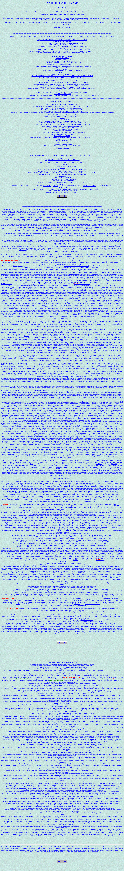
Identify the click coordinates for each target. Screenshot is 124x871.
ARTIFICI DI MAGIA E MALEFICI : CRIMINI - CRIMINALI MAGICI (62, 15)
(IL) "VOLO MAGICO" (62, 187)
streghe (38, 262)
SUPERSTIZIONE (62, 184)
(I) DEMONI (62, 158)
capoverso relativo (98, 467)
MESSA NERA (51, 81)
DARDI (55, 186)
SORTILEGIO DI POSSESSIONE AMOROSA (62, 179)
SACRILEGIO (62, 176)
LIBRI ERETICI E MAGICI (62, 59)
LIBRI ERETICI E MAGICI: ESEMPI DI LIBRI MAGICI (62, 61)
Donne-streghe (48, 629)
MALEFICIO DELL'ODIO (62, 136)
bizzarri (120, 625)
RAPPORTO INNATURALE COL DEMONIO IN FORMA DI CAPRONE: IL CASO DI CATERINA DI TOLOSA (62, 173)
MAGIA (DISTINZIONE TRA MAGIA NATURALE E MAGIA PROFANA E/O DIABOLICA (62, 66)
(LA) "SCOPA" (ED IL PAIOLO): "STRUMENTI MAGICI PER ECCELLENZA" (62, 174)
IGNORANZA (92, 89)
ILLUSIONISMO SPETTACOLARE (94, 235)
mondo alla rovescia (114, 631)
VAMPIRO (69, 514)
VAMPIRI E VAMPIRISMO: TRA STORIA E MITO (62, 191)
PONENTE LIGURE (76, 509)
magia (44, 308)
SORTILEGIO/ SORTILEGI (62, 177)
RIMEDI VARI (45, 87)
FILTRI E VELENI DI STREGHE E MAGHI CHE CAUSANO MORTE (62, 109)
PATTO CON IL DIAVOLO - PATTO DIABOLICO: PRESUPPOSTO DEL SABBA (62, 169)
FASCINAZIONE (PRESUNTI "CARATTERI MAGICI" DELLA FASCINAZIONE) (62, 46)
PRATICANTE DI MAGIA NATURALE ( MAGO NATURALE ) (35, 230)
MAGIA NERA (62, 69)
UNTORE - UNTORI (62, 149)
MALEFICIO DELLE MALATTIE (62, 134)
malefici (101, 631)
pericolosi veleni (109, 387)
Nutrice (104, 261)
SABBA (62, 168)
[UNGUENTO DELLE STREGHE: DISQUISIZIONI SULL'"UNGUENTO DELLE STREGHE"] (62, 106)
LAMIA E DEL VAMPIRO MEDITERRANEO (87, 189)
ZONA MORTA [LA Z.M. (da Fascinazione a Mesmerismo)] (62, 192)
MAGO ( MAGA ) (91, 229)
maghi (33, 262)
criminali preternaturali (53, 269)
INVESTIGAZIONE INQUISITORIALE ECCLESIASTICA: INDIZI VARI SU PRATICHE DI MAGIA (62, 49)
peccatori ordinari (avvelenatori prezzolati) (29, 269)
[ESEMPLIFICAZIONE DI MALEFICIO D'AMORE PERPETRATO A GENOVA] (62, 121)
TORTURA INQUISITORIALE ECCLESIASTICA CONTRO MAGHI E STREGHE (62, 92)
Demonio (26, 336)
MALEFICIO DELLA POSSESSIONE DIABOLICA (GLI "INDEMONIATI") (62, 123)
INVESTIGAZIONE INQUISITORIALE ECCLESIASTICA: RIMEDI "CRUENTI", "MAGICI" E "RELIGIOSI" (62, 51)
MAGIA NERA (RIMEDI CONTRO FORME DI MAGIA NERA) (62, 71)
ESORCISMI (55, 87)
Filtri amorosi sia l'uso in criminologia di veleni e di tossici (57, 386)
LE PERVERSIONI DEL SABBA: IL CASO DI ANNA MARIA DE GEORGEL (62, 171)
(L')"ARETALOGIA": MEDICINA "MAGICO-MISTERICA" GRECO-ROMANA (62, 40)
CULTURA (77, 89)
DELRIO (81, 271)
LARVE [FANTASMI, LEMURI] (62, 56)
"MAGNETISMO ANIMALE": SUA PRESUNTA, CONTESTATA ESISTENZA (62, 77)
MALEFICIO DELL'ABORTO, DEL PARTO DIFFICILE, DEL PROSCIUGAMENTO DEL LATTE (62, 124)
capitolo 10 (118, 313)
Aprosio (18, 615)
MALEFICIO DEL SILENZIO (62, 139)
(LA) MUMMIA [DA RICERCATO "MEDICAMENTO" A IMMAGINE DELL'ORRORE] (62, 82)
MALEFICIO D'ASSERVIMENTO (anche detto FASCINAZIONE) (62, 126)
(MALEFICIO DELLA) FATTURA (62, 131)
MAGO (62, 79)
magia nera (24, 443)
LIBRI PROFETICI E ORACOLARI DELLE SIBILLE (62, 64)
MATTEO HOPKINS (87, 620)
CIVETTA (26, 189)
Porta (55, 664)
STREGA (62, 90)
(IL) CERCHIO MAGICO (62, 164)
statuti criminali (90, 438)
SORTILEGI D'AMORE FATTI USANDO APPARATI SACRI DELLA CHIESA (62, 182)
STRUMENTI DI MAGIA (62, 27)
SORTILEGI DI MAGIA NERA (62, 144)
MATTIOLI (75, 470)
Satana (64, 358)
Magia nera (22, 250)
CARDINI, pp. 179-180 (102, 211)
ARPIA (91, 602)
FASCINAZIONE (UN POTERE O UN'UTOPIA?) (62, 45)
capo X (90, 467)
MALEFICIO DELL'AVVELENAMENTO (62, 127)
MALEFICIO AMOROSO (62, 119)
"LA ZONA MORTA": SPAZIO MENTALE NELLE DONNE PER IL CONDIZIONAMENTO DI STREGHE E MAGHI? (62, 95)
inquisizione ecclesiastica (55, 267)
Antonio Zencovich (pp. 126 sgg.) (67, 662)
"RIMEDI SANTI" (64, 87)
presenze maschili (57, 504)
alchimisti (43, 387)
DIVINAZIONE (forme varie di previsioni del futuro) (62, 166)
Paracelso (63, 246)
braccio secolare (35, 267)
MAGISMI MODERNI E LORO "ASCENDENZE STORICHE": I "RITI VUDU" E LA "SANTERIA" (62, 76)
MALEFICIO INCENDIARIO (62, 142)
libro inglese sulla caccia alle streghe (26, 625)
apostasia (3, 339)
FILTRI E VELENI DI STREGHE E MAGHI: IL (62, 111)
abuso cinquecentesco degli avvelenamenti (76, 266)
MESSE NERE (115, 608)
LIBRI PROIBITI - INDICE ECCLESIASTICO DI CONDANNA (62, 63)
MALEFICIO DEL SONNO (62, 141)
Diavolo (32, 357)
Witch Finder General (53, 623)
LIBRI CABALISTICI (62, 58)
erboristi (50, 387)
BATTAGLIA (70, 254)
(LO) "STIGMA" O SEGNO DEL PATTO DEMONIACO (62, 160)
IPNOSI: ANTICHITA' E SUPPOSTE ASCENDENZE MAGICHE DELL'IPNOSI (62, 53)
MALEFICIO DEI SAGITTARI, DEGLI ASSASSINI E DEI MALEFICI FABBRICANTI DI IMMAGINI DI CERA (62, 137)
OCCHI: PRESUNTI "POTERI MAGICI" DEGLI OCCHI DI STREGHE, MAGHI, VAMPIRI (62, 84)
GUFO (32, 189)
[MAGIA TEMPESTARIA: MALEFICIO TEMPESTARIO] (62, 116)
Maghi (31, 464)
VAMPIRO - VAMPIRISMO (62, 94)
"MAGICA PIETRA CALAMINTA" (62, 74)
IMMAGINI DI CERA (89, 186)
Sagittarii (46, 345)
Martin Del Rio (25, 345)
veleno (85, 462)
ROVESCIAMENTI (8, 629)
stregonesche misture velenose (104, 386)
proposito (17, 378)
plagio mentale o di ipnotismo (23, 465)
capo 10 (107, 438)
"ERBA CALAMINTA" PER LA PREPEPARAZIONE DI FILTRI (62, 105)
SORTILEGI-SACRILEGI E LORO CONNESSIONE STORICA (62, 145)
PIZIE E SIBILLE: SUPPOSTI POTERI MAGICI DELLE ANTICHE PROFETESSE (62, 85)
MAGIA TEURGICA (62, 72)
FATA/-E (62, 48)
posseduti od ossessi (78, 360)
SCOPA (77, 599)
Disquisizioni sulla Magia (108, 285)
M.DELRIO (16, 285)
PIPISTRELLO (40, 189)
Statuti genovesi (17, 266)
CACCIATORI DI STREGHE (62, 41)
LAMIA (62, 54)
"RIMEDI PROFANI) (77, 87)
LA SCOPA (89, 629)
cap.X (52, 261)
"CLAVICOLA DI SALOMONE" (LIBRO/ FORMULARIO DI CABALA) (62, 43)
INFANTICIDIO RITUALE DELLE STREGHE (62, 114)
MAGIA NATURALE (62, 67)
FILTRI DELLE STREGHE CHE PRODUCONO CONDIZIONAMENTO (62, 108)
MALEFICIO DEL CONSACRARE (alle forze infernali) (62, 129)
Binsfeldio (99, 464)
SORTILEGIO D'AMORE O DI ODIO (62, 181)
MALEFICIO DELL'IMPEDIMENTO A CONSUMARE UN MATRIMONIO (62, 132)
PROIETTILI (47, 186)
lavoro (9, 623)
